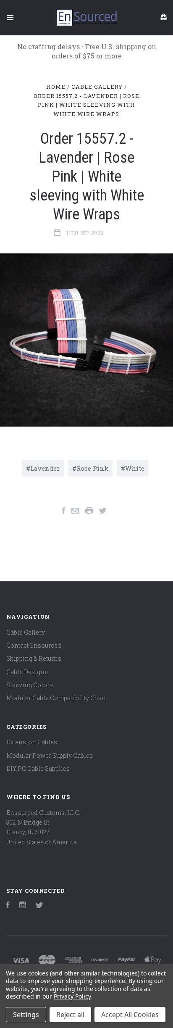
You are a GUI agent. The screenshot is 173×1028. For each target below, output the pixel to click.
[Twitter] (39, 906)
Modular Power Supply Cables (49, 755)
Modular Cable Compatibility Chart (56, 698)
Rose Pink (92, 468)
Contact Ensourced (33, 645)
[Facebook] (8, 906)
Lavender (45, 468)
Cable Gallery (25, 632)
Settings (26, 1014)
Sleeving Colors (29, 685)
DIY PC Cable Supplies (38, 768)
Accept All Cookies (130, 1014)
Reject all (70, 1014)
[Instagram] (22, 906)
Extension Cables (31, 742)
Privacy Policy (72, 996)
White (134, 468)
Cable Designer (28, 672)
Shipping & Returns (33, 658)
